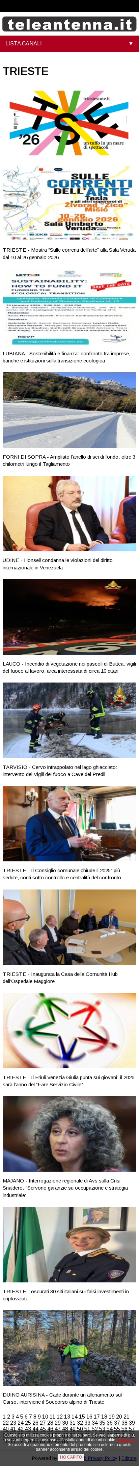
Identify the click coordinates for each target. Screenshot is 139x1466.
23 (13, 1423)
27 (43, 1423)
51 (87, 1429)
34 (95, 1423)
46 (50, 1429)
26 (35, 1423)
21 (126, 1417)
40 (6, 1429)
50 (80, 1429)
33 (87, 1423)
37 (117, 1423)
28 (50, 1423)
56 (124, 1429)
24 (21, 1423)
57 (132, 1429)
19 (112, 1417)
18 (104, 1417)
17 (97, 1417)
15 (82, 1417)
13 (67, 1417)
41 (13, 1429)
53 (102, 1429)
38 (124, 1423)
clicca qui (126, 1440)
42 (21, 1429)
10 (45, 1417)
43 (28, 1429)
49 (73, 1429)
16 (89, 1417)
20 (119, 1417)
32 (80, 1423)
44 (35, 1429)
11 (52, 1417)
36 (110, 1423)
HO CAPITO (71, 1457)
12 (60, 1417)
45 (43, 1429)
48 (65, 1429)
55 (117, 1429)
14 (75, 1417)
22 (6, 1423)
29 (58, 1423)
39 (132, 1423)
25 (28, 1423)
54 (110, 1429)
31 (73, 1423)
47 (58, 1429)
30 (65, 1423)
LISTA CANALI (23, 43)
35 (102, 1423)
